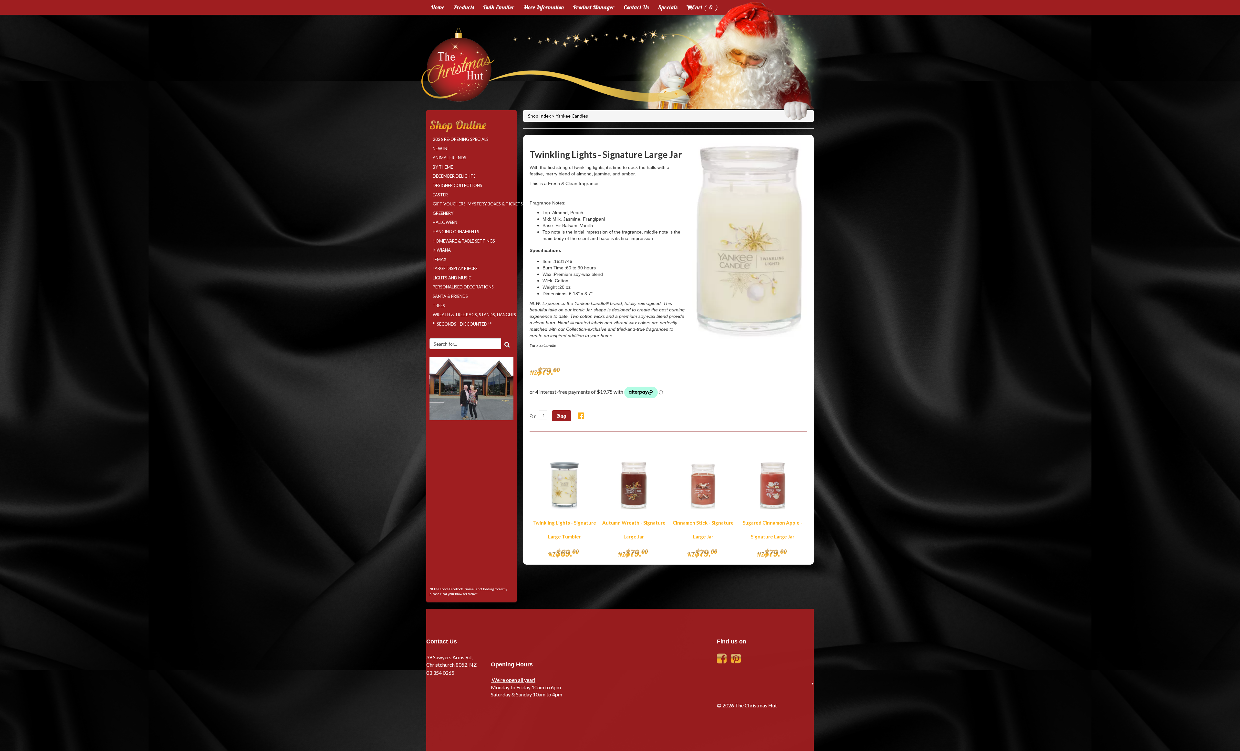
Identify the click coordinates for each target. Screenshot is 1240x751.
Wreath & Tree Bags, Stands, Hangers (473, 314)
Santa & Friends (450, 296)
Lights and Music (452, 277)
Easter (440, 194)
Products (463, 7)
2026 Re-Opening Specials (461, 139)
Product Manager (594, 7)
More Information (543, 7)
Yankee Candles (572, 116)
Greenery (443, 213)
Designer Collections (457, 185)
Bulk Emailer (498, 7)
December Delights (454, 176)
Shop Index (540, 116)
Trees (439, 305)
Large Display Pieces (455, 268)
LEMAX (439, 259)
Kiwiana (442, 250)
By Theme (443, 167)
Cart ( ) (705, 7)
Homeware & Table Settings (464, 241)
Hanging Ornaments (456, 231)
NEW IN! (441, 148)
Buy (561, 415)
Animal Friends (449, 157)
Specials (667, 7)
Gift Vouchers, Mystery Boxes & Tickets (473, 203)
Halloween (445, 222)
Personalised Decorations (463, 286)
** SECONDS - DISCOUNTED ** (462, 324)
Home (437, 7)
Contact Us (636, 7)
